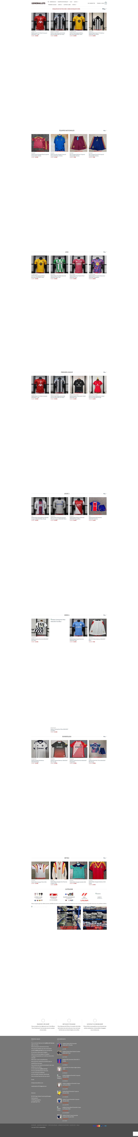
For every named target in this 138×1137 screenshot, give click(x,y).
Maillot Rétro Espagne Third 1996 (38, 882)
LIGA (71, 1)
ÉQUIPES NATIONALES (63, 1)
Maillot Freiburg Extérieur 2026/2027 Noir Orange (59, 761)
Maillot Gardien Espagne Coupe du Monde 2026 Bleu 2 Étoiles (58, 155)
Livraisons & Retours (63, 1125)
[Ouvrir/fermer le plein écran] (9, 1130)
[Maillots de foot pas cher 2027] (38, 3)
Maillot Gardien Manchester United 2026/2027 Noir (78, 396)
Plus (103, 9)
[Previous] (31, 71)
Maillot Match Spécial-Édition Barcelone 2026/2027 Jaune (76, 33)
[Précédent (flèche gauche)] (1, 1134)
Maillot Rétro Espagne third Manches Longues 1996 (59, 882)
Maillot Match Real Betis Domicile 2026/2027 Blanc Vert (58, 276)
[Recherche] (48, 1)
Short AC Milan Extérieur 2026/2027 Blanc (97, 639)
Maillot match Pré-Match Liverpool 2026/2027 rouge (39, 33)
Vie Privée (33, 1125)
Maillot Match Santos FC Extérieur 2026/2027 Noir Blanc (96, 33)
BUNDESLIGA (53, 1)
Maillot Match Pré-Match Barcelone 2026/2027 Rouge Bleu (97, 276)
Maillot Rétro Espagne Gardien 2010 (78, 882)
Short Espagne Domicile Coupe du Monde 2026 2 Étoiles (96, 155)
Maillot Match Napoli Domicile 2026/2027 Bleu (77, 639)
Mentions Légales (52, 1125)
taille (77, 1125)
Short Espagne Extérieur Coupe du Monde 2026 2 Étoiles (77, 155)
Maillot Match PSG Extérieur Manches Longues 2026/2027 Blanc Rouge (39, 518)
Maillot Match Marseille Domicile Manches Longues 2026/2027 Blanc (58, 518)
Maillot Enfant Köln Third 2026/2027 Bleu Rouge (97, 761)
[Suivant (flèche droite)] (5, 1134)
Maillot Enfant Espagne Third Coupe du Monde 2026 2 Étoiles (40, 155)
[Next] (106, 71)
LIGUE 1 (75, 1)
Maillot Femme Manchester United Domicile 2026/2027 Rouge (96, 396)
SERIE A (60, 4)
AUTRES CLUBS (67, 4)
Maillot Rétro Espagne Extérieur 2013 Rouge (97, 882)
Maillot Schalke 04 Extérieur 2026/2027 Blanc (37, 761)
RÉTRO (74, 4)
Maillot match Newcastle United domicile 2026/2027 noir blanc (58, 33)
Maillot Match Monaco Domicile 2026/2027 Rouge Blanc (77, 518)
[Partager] (5, 1130)
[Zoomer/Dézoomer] (13, 1130)
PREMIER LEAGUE (52, 4)
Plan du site (73, 1125)
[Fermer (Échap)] (1, 1130)
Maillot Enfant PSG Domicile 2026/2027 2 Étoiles (95, 518)
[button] (91, 3)
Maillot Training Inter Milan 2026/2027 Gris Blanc (59, 730)
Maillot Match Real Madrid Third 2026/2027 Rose (77, 276)
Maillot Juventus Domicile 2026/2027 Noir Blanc (39, 639)
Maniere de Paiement (42, 1125)
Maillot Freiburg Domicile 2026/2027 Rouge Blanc (78, 761)
